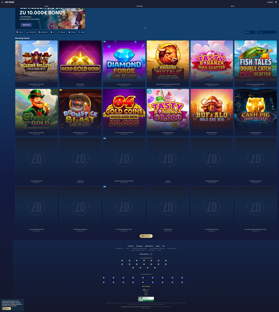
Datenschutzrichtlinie (171, 248)
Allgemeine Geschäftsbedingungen (139, 248)
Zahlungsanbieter (119, 248)
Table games (139, 246)
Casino (46, 6)
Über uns (128, 248)
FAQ (163, 246)
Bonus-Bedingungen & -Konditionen (157, 248)
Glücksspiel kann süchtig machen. (136, 306)
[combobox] (276, 2)
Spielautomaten (149, 246)
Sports (232, 6)
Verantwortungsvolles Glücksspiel (138, 250)
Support (158, 246)
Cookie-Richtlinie (151, 250)
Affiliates (159, 250)
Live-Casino (140, 6)
